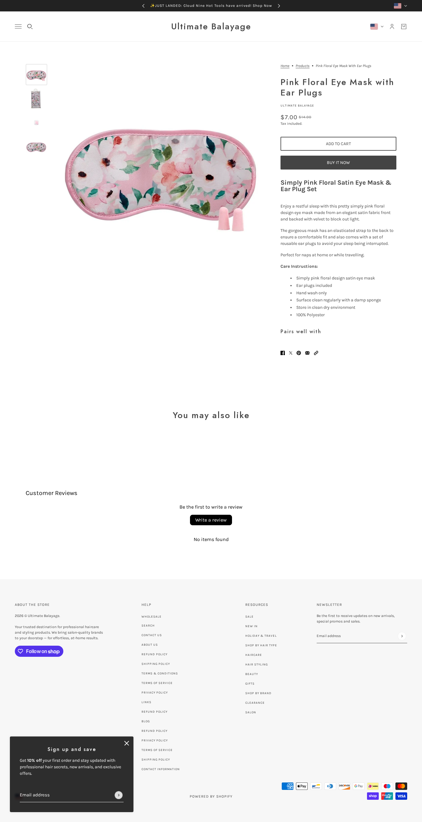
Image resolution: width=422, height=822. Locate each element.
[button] (316, 352)
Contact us (151, 635)
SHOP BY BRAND (258, 693)
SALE (249, 617)
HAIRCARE (253, 655)
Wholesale (151, 617)
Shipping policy (155, 759)
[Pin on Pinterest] (298, 352)
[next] (279, 5)
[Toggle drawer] (18, 26)
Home (285, 66)
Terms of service (157, 750)
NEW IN (251, 626)
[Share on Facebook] (282, 352)
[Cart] (403, 26)
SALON (250, 712)
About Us (149, 645)
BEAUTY (251, 674)
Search (148, 625)
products (303, 66)
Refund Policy (154, 654)
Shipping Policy (155, 664)
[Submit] (119, 795)
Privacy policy (154, 740)
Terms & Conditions (159, 673)
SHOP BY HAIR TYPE (261, 645)
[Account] (392, 26)
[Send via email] (307, 352)
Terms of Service (157, 683)
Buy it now (338, 162)
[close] (127, 743)
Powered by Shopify (211, 796)
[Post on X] (291, 352)
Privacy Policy (154, 692)
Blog (145, 721)
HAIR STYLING (256, 664)
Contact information (160, 769)
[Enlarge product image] (162, 169)
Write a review (211, 520)
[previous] (143, 5)
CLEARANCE (255, 703)
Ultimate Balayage (297, 105)
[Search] (30, 26)
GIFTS (250, 684)
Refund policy (154, 712)
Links (146, 702)
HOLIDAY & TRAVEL (261, 636)
